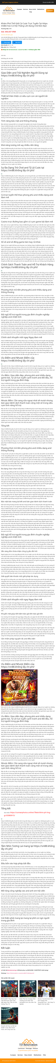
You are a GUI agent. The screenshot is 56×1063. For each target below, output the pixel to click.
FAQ (30, 12)
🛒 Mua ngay (6, 42)
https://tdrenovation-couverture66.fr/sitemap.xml (20, 973)
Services (25, 9)
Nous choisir (32, 9)
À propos (19, 9)
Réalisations (40, 9)
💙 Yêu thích (17, 42)
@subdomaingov (12, 970)
